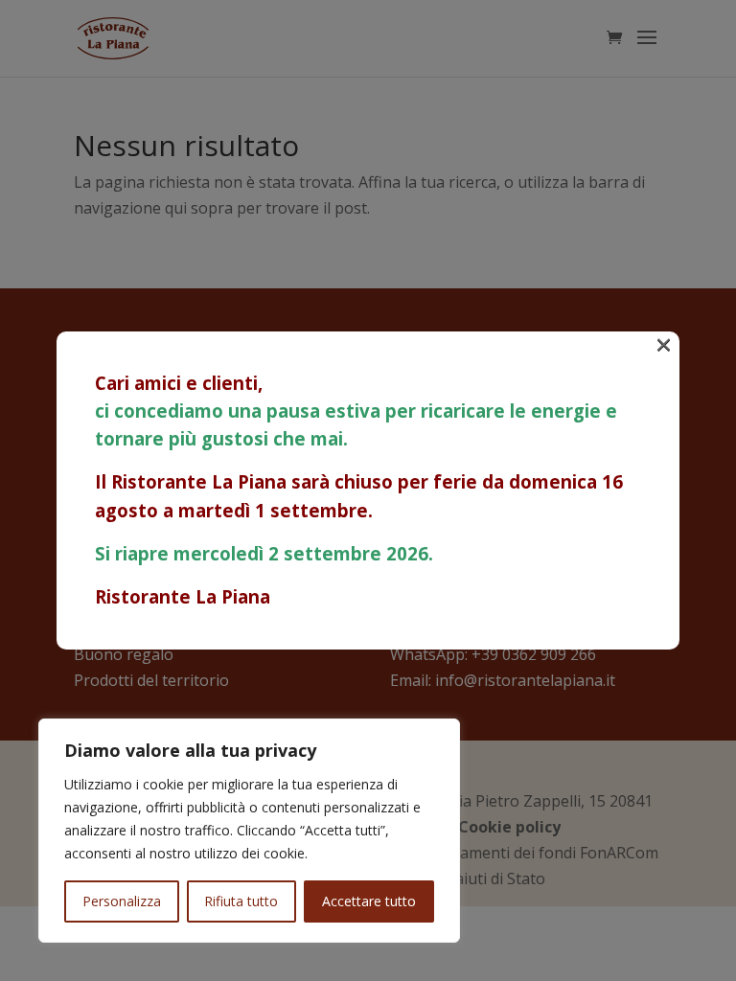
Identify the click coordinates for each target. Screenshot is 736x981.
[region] (249, 831)
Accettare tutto (369, 901)
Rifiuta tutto (241, 901)
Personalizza (121, 901)
